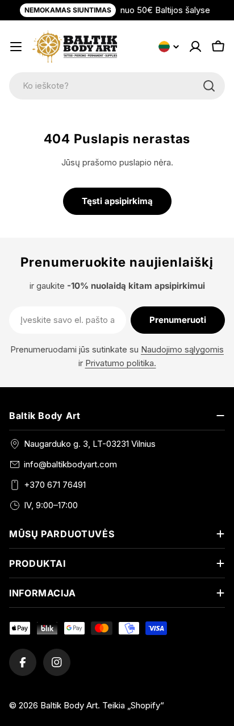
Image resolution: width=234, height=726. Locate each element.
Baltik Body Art (69, 705)
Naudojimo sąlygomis (182, 349)
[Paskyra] (195, 46)
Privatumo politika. (120, 363)
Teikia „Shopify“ (133, 705)
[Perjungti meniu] (16, 46)
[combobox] (117, 85)
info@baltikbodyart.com (70, 464)
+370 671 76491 (55, 484)
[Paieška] (209, 86)
